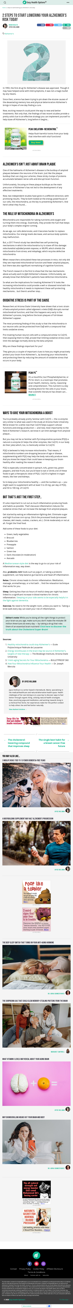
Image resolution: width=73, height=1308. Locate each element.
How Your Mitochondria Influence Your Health (29, 663)
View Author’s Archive (18, 709)
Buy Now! (36, 142)
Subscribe (46, 1275)
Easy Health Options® (17, 1300)
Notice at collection (27, 1306)
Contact (13, 1269)
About (26, 1275)
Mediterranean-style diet (16, 563)
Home (4, 7)
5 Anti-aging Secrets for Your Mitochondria (28, 660)
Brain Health (13, 25)
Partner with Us (35, 1275)
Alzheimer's (9, 34)
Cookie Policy (38, 1269)
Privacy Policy (25, 1269)
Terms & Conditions (36, 1272)
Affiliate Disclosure (55, 1269)
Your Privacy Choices (39, 1306)
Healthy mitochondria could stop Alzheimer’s (29, 644)
